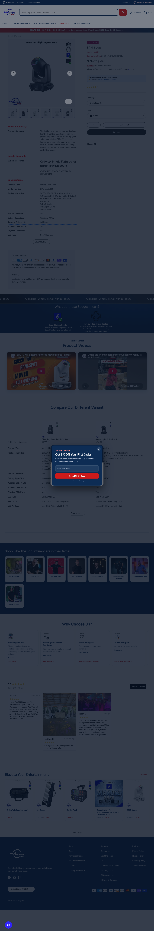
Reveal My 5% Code (77, 476)
